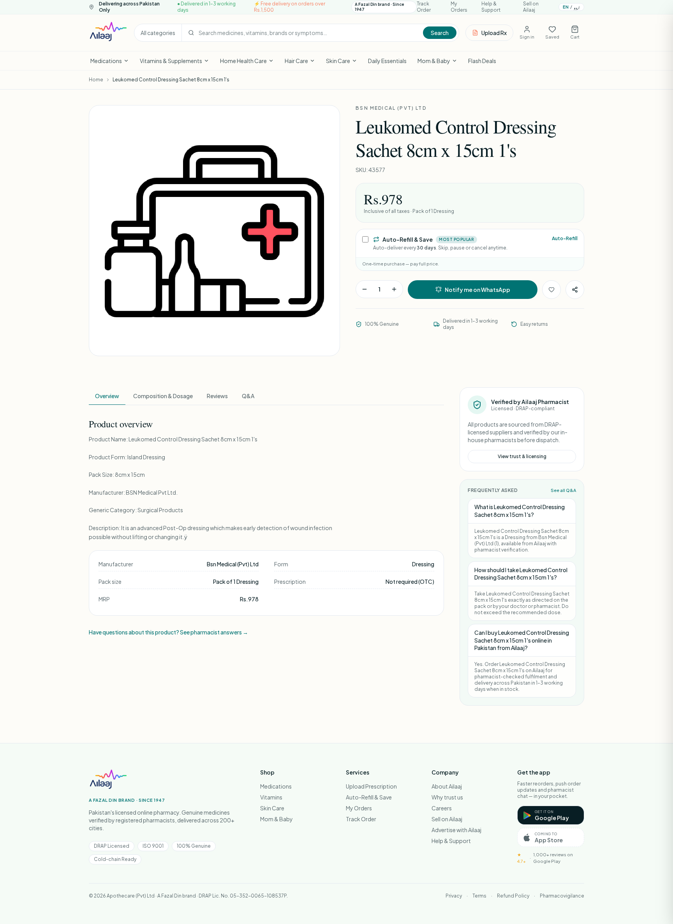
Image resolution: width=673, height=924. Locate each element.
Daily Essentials (387, 60)
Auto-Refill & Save (369, 797)
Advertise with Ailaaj (456, 829)
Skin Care (338, 60)
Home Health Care (243, 60)
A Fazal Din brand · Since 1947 (379, 7)
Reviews (217, 395)
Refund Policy (513, 896)
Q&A (248, 395)
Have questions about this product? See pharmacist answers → (168, 632)
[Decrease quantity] (365, 289)
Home (96, 80)
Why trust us (447, 797)
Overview (107, 395)
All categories (158, 32)
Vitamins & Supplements (171, 60)
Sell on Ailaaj (531, 7)
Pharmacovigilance (562, 896)
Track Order (424, 7)
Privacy (454, 896)
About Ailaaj (447, 786)
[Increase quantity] (394, 289)
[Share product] (575, 289)
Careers (442, 808)
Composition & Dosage (163, 395)
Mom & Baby (434, 60)
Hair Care (296, 60)
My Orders (459, 7)
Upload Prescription (371, 786)
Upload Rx (494, 32)
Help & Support (490, 7)
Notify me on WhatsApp (477, 289)
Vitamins (271, 797)
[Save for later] (551, 289)
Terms (479, 896)
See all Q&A (563, 490)
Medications (106, 60)
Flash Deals (482, 60)
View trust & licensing (522, 456)
